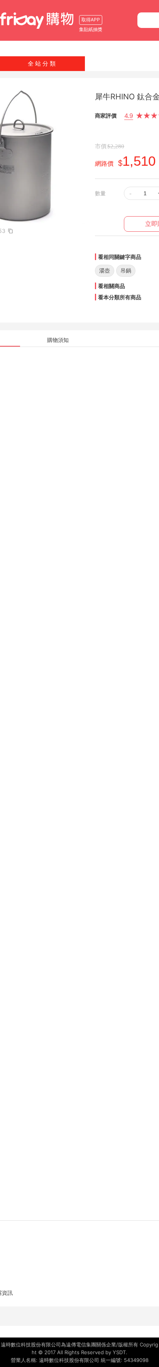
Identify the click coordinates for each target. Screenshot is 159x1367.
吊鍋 (125, 270)
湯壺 (104, 270)
